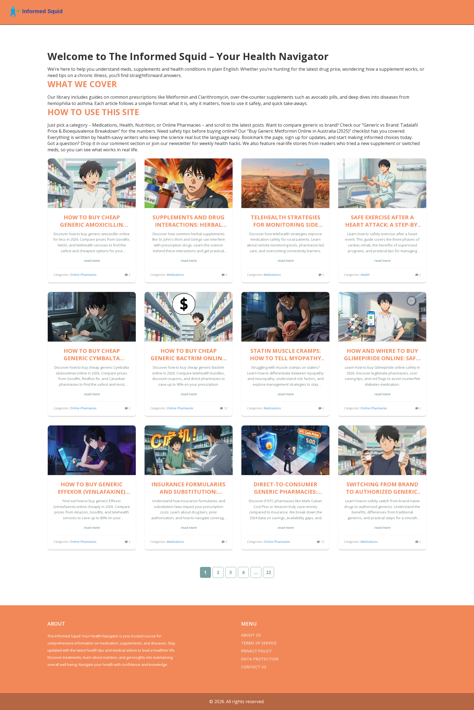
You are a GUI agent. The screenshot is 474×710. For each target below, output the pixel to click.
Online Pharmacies (83, 274)
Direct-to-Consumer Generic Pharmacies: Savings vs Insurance (285, 488)
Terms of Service (258, 643)
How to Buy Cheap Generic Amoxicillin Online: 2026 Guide (91, 221)
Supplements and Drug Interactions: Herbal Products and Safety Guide (189, 221)
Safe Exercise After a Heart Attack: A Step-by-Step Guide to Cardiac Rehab (382, 221)
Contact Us (253, 666)
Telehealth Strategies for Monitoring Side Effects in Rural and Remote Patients (285, 221)
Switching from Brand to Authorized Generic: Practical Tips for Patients (382, 488)
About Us (251, 635)
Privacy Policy (256, 651)
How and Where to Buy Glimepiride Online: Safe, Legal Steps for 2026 (382, 354)
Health (364, 274)
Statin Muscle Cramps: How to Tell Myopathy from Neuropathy (285, 354)
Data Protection (259, 658)
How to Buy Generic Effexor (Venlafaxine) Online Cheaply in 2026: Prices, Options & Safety (91, 488)
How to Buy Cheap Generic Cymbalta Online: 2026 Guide (92, 354)
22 (268, 572)
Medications (175, 274)
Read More (92, 260)
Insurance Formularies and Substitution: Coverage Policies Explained (188, 488)
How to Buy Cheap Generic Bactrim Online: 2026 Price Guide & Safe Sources (189, 354)
